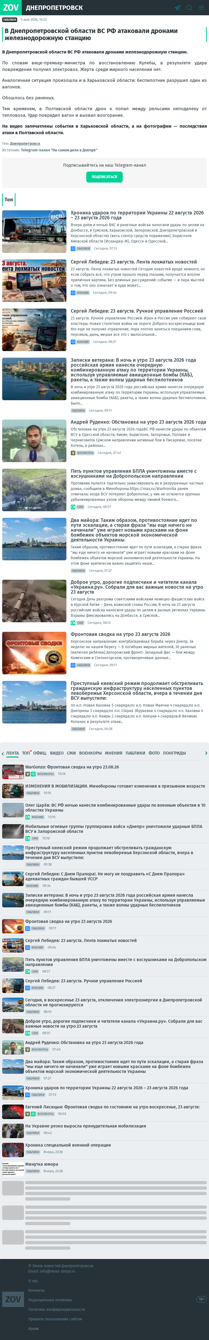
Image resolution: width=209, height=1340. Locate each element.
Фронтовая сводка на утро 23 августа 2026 (120, 634)
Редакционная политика (50, 1300)
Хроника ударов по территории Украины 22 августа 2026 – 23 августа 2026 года (137, 215)
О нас (33, 1281)
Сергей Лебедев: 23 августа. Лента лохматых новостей (134, 262)
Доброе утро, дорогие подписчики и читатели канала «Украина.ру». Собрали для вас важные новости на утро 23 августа (137, 587)
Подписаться (104, 177)
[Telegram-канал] (177, 7)
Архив (33, 1328)
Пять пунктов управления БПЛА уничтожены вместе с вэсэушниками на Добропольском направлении (134, 473)
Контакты (36, 1290)
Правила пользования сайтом (55, 1319)
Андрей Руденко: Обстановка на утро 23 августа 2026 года (138, 422)
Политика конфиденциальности (56, 1309)
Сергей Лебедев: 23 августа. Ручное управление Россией (137, 311)
